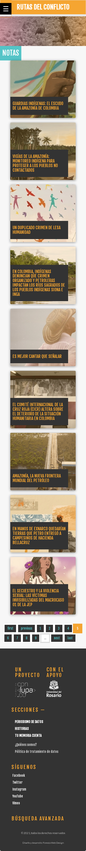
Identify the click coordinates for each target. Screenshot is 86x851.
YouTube (17, 796)
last (70, 638)
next (57, 638)
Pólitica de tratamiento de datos (36, 752)
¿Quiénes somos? (26, 745)
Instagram (19, 789)
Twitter (17, 782)
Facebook (18, 775)
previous (26, 628)
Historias (22, 729)
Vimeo (16, 803)
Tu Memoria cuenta (28, 735)
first (10, 628)
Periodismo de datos (29, 722)
